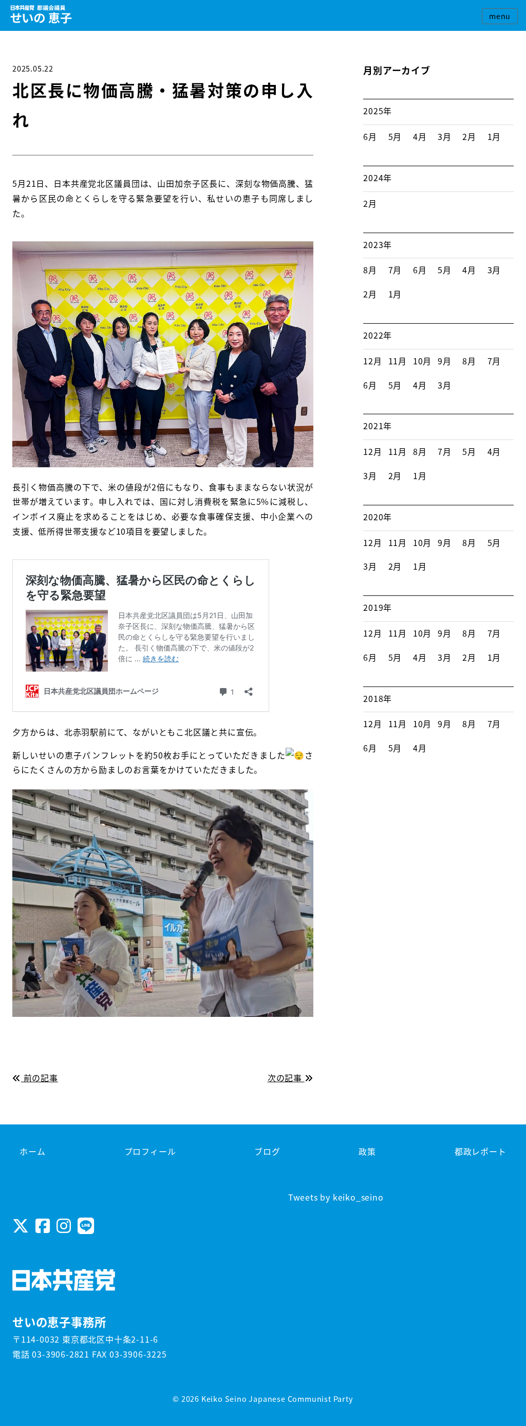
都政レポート (480, 1151)
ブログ (267, 1151)
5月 (395, 136)
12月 (372, 361)
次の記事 (286, 1077)
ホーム (32, 1151)
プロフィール (150, 1151)
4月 (420, 136)
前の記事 (39, 1077)
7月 (395, 269)
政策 (367, 1151)
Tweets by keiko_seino (336, 1197)
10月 (422, 361)
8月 (370, 269)
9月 (445, 361)
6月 (370, 136)
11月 (397, 361)
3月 (445, 136)
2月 (469, 136)
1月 (494, 136)
